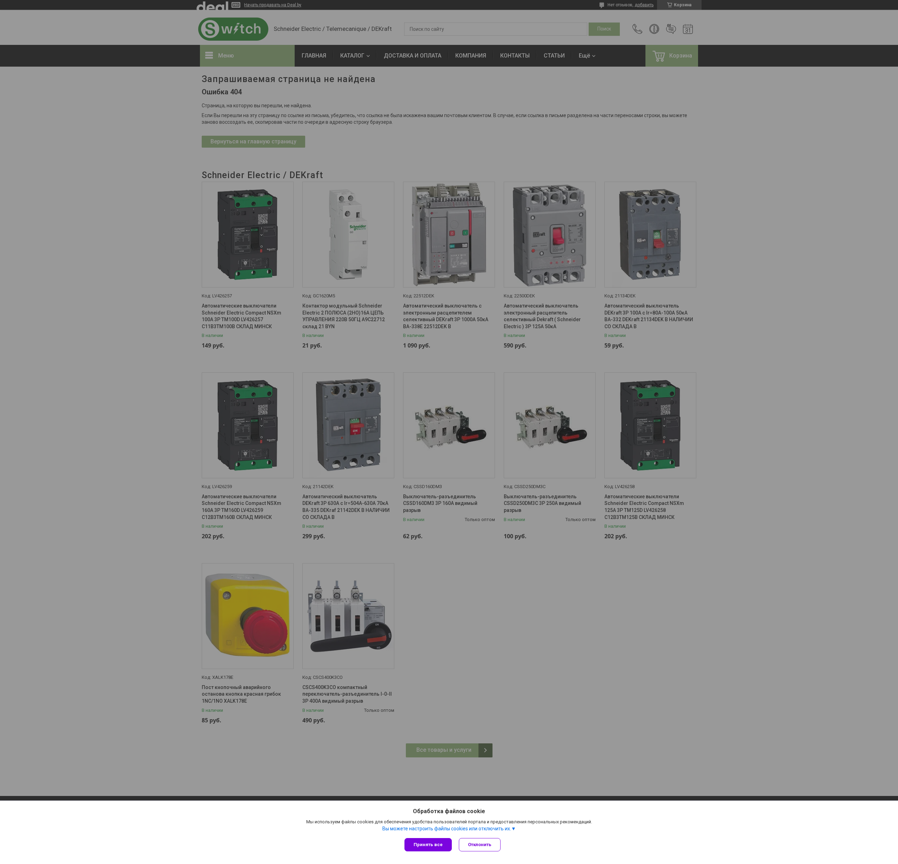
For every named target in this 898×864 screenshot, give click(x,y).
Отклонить (479, 844)
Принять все (428, 844)
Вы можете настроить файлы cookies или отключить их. (446, 828)
